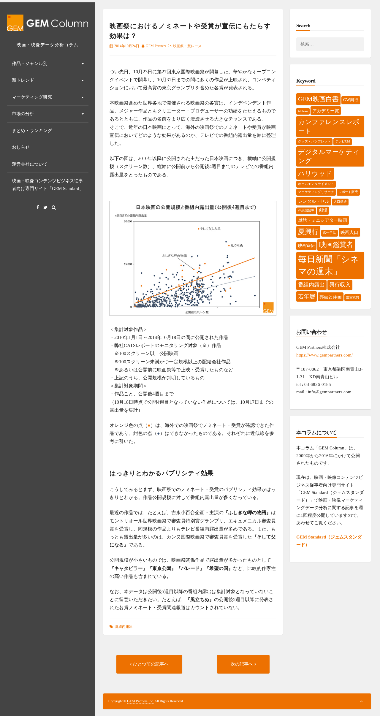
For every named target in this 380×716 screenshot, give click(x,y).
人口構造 (340, 201)
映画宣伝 (306, 245)
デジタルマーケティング (328, 156)
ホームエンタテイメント (316, 184)
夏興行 (308, 231)
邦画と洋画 (330, 296)
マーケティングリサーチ (316, 192)
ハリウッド (315, 173)
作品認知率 (306, 210)
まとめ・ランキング (32, 130)
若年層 (306, 296)
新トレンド (23, 80)
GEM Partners (156, 46)
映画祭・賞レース (187, 46)
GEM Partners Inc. (140, 701)
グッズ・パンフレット (314, 141)
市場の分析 (23, 113)
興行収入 (340, 285)
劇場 (323, 210)
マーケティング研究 (32, 97)
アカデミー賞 (325, 110)
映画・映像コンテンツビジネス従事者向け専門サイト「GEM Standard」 (48, 184)
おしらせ (21, 147)
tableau (303, 111)
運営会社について (30, 164)
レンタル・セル (313, 201)
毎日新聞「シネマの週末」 (328, 265)
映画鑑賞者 (336, 244)
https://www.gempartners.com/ (324, 355)
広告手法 (329, 233)
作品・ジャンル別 (30, 63)
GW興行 (350, 100)
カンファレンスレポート (329, 126)
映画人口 (349, 232)
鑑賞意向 (352, 297)
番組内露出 (124, 627)
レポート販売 (348, 192)
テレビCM (342, 141)
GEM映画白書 (318, 99)
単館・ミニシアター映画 (322, 220)
